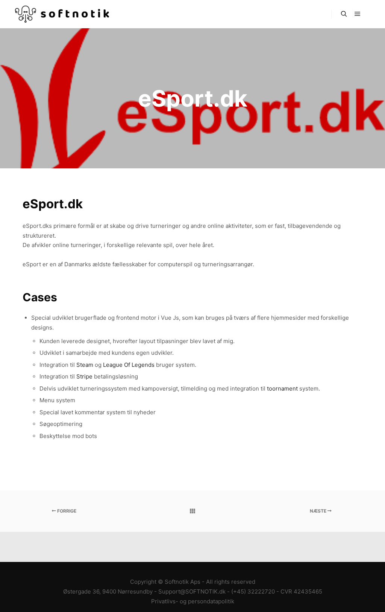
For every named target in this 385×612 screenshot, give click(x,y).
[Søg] (344, 14)
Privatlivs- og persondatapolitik (192, 601)
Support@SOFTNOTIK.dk (192, 591)
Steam (84, 364)
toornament (282, 388)
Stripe (84, 376)
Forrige (66, 511)
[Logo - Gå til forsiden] (62, 14)
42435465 (308, 591)
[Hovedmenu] (357, 14)
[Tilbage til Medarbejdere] (192, 511)
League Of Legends (129, 364)
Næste (318, 511)
